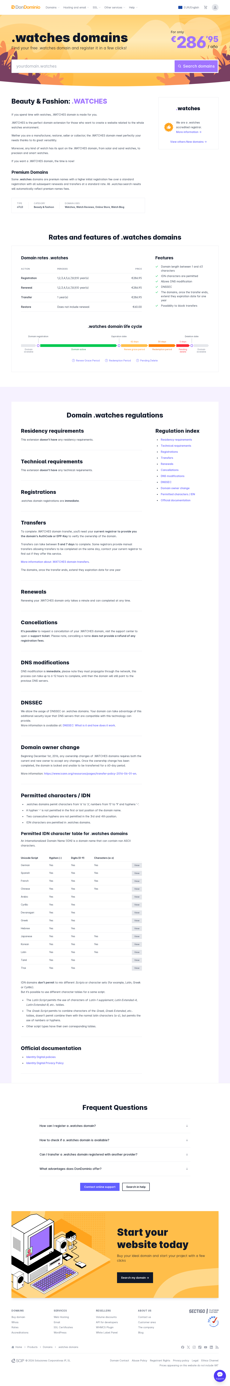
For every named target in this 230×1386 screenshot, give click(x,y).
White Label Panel (107, 1332)
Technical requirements (176, 445)
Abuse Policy (139, 1360)
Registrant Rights (160, 1360)
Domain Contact (119, 1360)
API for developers (107, 1322)
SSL (95, 7)
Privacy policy (181, 1360)
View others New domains (187, 141)
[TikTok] (199, 1347)
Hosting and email (74, 7)
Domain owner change (175, 488)
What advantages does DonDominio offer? (114, 1169)
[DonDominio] (25, 7)
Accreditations (19, 1332)
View (136, 865)
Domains (51, 7)
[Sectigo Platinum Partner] (204, 1311)
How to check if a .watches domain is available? (114, 1140)
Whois (15, 1322)
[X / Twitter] (188, 1347)
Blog (140, 1332)
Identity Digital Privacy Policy (45, 1063)
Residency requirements (176, 439)
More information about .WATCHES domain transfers (55, 561)
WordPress (60, 1332)
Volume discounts (106, 1317)
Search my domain (133, 1277)
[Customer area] (215, 7)
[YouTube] (205, 1347)
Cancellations (169, 470)
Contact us (144, 1317)
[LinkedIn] (211, 1347)
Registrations (169, 451)
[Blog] (217, 1347)
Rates (15, 1327)
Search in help (136, 1187)
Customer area (147, 1322)
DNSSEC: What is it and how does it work (89, 725)
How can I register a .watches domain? (114, 1126)
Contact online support (100, 1187)
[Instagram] (194, 1347)
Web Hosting (61, 1317)
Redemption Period (118, 360)
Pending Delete (147, 360)
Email (57, 1322)
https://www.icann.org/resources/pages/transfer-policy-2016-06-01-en (90, 773)
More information (187, 132)
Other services (113, 7)
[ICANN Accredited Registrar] (213, 1321)
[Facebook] (182, 1347)
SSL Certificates (63, 1327)
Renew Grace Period (86, 360)
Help (132, 7)
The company (146, 1327)
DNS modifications (172, 476)
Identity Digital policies (41, 1057)
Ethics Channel (210, 1360)
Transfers (167, 457)
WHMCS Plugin (104, 1327)
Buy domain (18, 1317)
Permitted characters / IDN (178, 494)
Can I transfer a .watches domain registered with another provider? (114, 1154)
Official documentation (175, 500)
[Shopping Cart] (205, 7)
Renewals (167, 464)
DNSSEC (166, 482)
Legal (195, 1360)
